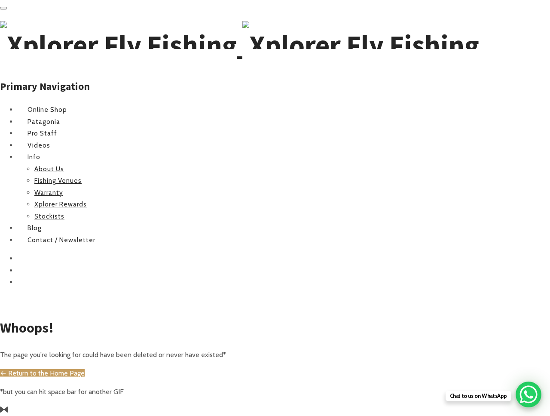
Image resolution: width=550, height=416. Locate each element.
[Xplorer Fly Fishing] (239, 44)
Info (34, 157)
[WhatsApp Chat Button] (528, 394)
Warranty (48, 193)
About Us (49, 169)
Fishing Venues (58, 181)
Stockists (49, 216)
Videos (39, 145)
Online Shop (47, 110)
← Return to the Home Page (42, 373)
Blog (35, 228)
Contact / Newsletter (61, 240)
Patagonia (44, 122)
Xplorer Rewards (60, 204)
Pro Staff (42, 133)
